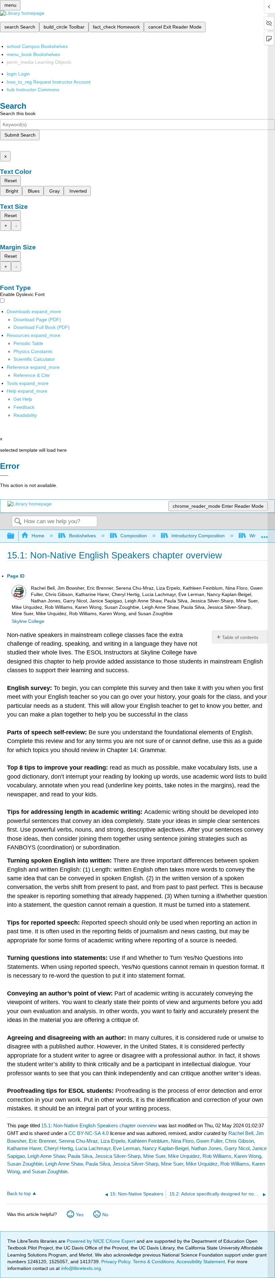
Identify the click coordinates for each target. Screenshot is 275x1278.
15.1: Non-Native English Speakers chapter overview (99, 1125)
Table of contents (240, 637)
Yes (80, 1214)
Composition (133, 535)
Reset (10, 180)
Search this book (18, 113)
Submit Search (20, 135)
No (105, 1214)
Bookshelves (82, 535)
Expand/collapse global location (264, 534)
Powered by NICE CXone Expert (101, 1241)
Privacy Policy (115, 1261)
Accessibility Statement (200, 1261)
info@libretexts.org (80, 1268)
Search (18, 522)
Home (38, 535)
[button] (24, 407)
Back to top (19, 1193)
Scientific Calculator (34, 359)
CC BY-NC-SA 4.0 (88, 1133)
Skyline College (28, 621)
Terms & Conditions (153, 1261)
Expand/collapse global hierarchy (15, 536)
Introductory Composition (198, 535)
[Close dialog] (4, 475)
